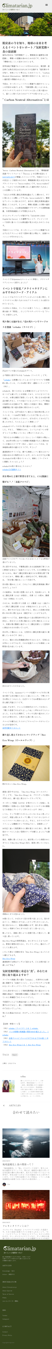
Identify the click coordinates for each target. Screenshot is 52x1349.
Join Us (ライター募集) (10, 1301)
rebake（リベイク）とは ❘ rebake (23, 1028)
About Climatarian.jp (9, 1287)
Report (14, 1054)
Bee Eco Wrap (8, 958)
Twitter (4, 1315)
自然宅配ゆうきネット (11, 728)
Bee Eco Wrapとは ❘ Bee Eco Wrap (25, 1044)
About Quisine (7, 1290)
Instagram (5, 1319)
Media (4, 1297)
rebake (7, 379)
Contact (5, 1331)
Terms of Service (8, 1294)
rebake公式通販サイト (11, 469)
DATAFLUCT (8, 177)
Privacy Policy (7, 1335)
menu (46, 4)
